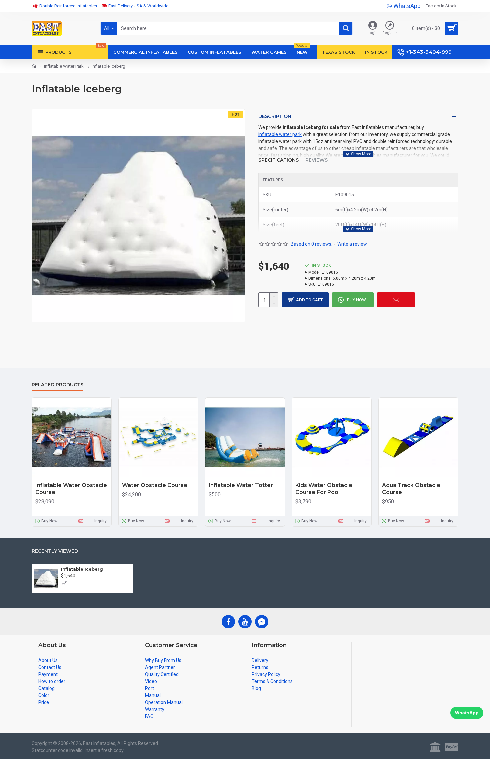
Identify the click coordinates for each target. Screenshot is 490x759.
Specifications (278, 160)
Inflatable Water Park (64, 66)
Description (274, 116)
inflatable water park (280, 134)
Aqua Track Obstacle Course (411, 488)
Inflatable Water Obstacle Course (71, 488)
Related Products (57, 385)
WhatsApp (467, 712)
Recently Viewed (55, 551)
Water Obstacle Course (154, 485)
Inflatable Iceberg (82, 569)
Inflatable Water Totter (241, 485)
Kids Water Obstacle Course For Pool (323, 488)
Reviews (316, 160)
